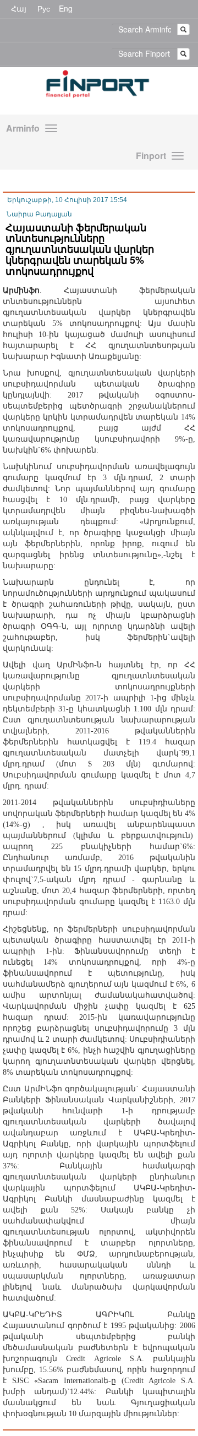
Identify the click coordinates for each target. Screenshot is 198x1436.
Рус (43, 8)
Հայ (18, 8)
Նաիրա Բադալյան (39, 214)
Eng (66, 8)
